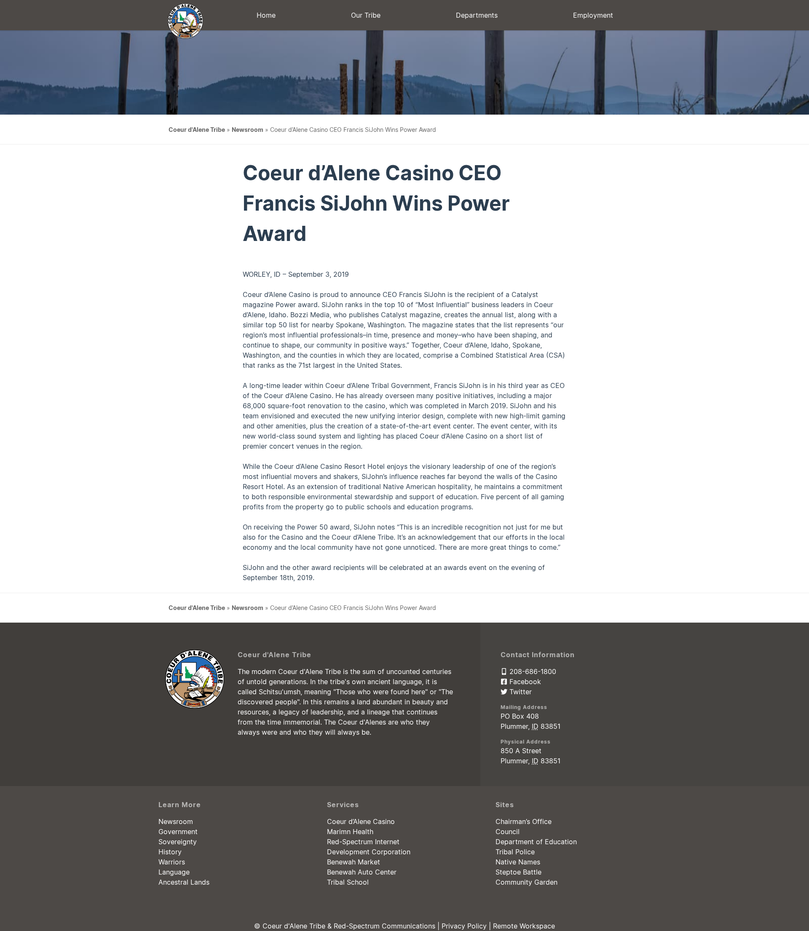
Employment (593, 15)
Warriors (171, 862)
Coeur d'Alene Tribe (197, 129)
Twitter (519, 692)
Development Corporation (368, 852)
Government (178, 831)
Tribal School (348, 882)
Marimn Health (350, 831)
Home (266, 15)
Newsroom (247, 129)
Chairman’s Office (524, 821)
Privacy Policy (464, 926)
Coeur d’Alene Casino (361, 821)
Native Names (518, 862)
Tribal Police (515, 852)
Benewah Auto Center (361, 872)
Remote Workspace (524, 926)
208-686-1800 (531, 671)
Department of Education (536, 841)
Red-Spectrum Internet (363, 841)
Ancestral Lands (183, 882)
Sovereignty (177, 841)
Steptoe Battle (518, 872)
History (170, 852)
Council (508, 831)
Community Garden (526, 882)
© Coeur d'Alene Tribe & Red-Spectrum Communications (345, 926)
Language (174, 872)
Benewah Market (353, 862)
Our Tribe (365, 15)
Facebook (524, 681)
